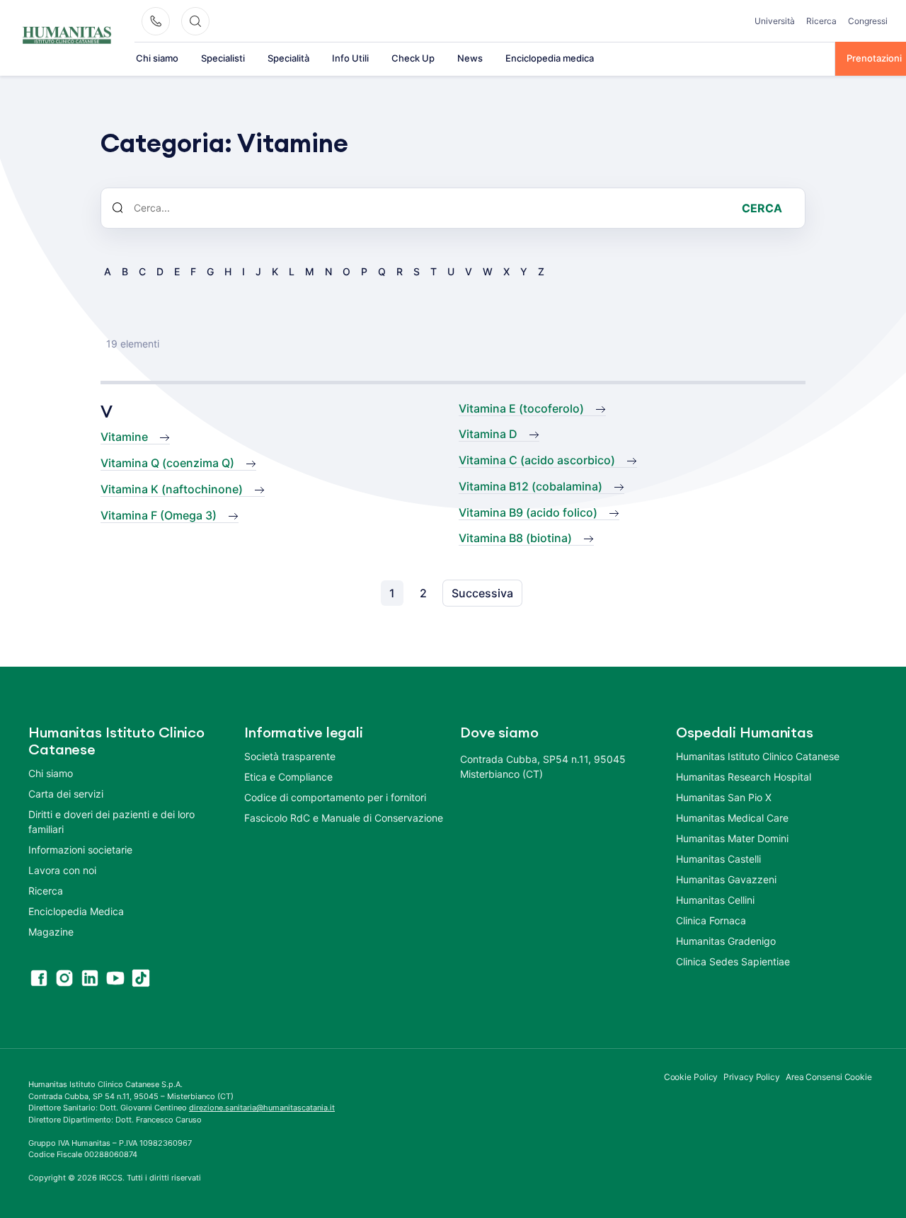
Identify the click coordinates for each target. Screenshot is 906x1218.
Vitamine (124, 437)
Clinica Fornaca (711, 920)
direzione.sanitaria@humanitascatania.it (262, 1108)
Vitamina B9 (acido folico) (528, 512)
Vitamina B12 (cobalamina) (530, 486)
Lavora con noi (62, 870)
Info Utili (350, 58)
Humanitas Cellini (715, 900)
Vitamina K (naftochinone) (172, 489)
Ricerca (821, 21)
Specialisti (223, 58)
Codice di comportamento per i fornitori (335, 797)
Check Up (413, 58)
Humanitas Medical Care (732, 818)
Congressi (868, 21)
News (470, 58)
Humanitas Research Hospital (743, 777)
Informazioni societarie (80, 850)
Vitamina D (488, 434)
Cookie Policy (691, 1077)
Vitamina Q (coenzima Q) (167, 463)
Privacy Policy (751, 1077)
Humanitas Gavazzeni (726, 879)
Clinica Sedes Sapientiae (733, 961)
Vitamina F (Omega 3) (159, 515)
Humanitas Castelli (718, 859)
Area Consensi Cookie (829, 1077)
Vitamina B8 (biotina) (515, 538)
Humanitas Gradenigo (726, 941)
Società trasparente (290, 756)
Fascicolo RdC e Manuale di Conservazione (343, 818)
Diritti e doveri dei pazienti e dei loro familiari (111, 821)
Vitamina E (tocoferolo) (521, 408)
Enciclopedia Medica (76, 911)
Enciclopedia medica (549, 58)
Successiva (482, 593)
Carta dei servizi (65, 794)
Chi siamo (157, 58)
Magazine (51, 932)
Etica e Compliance (288, 777)
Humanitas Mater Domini (732, 838)
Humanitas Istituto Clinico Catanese (757, 756)
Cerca (762, 208)
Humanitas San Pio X (724, 797)
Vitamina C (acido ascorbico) (537, 460)
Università (775, 21)
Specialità (288, 58)
